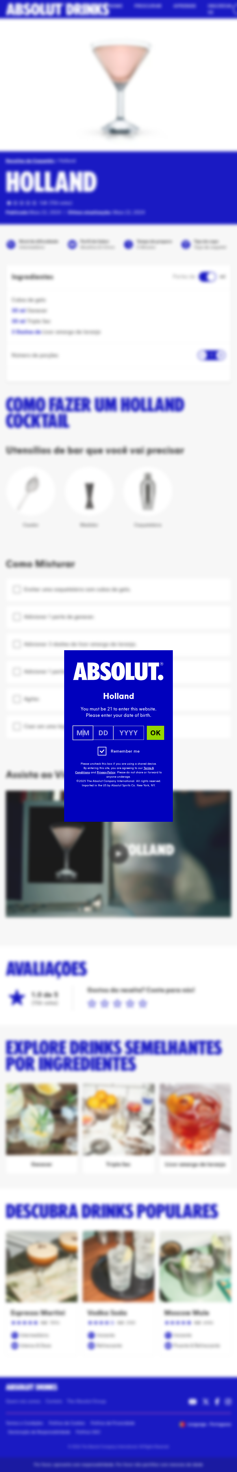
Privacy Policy (106, 772)
